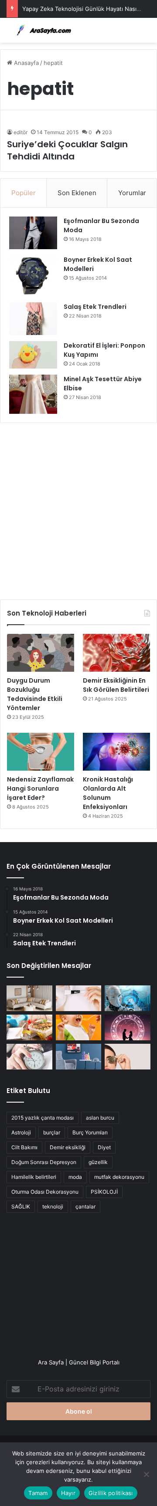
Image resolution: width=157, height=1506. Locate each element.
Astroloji (21, 1132)
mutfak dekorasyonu (119, 1177)
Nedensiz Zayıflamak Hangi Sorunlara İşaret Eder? (40, 788)
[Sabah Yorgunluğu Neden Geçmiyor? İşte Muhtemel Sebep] (29, 1056)
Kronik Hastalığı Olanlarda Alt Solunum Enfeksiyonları (108, 793)
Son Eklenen (77, 193)
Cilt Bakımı (24, 1147)
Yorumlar (132, 193)
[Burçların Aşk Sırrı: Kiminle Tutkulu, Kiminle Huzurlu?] (127, 1027)
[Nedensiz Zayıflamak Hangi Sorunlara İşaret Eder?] (40, 752)
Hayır (68, 1492)
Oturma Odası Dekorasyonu (44, 1191)
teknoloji (52, 1206)
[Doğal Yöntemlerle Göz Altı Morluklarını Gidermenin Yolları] (127, 1056)
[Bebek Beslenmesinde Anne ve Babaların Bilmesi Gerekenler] (79, 1027)
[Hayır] (146, 1474)
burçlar (51, 1132)
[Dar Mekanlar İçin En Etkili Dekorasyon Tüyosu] (29, 998)
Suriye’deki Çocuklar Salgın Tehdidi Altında (67, 150)
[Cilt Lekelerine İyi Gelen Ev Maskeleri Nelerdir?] (79, 998)
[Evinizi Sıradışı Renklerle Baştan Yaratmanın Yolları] (79, 1056)
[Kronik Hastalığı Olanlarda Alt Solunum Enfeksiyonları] (116, 752)
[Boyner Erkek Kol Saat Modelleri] (33, 275)
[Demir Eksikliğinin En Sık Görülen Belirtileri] (116, 653)
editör (20, 132)
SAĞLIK (20, 1206)
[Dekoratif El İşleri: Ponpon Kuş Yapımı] (33, 355)
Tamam (38, 1492)
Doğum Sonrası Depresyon (43, 1162)
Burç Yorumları (90, 1132)
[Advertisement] (78, 508)
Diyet (104, 1147)
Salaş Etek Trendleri (95, 306)
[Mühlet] (41, 30)
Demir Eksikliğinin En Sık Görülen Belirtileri (116, 685)
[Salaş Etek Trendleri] (33, 318)
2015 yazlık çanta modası (42, 1117)
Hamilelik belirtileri (33, 1177)
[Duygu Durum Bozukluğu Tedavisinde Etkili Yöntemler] (40, 653)
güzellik (98, 1162)
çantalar (85, 1206)
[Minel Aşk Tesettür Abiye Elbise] (33, 394)
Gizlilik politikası (111, 1492)
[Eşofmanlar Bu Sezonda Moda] (33, 233)
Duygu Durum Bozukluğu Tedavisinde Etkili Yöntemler (34, 694)
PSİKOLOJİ (104, 1191)
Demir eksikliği (67, 1147)
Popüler (23, 193)
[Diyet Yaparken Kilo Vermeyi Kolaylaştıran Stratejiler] (29, 1027)
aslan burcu (100, 1117)
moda (75, 1177)
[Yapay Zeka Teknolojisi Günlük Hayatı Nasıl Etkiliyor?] (127, 998)
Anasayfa (25, 62)
